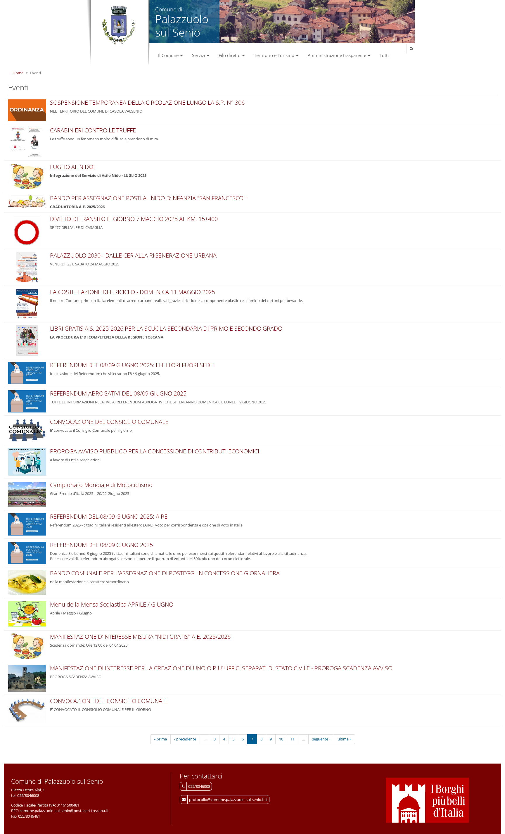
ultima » (344, 739)
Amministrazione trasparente (337, 55)
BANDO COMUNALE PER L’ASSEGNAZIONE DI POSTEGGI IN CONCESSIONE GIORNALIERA (165, 573)
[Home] (118, 25)
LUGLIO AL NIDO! (72, 167)
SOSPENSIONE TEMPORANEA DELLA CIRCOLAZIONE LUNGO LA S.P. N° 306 (147, 102)
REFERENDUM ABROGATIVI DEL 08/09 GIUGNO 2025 (118, 393)
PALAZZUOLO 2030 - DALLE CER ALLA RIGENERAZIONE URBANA (133, 255)
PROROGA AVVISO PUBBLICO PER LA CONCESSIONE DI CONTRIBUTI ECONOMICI (154, 451)
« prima (160, 739)
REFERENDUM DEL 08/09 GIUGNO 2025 (101, 545)
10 (281, 739)
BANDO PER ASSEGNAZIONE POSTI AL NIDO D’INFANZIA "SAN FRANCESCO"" (149, 198)
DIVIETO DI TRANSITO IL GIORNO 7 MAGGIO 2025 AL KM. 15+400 (134, 219)
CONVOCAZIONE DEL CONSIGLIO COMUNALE (109, 422)
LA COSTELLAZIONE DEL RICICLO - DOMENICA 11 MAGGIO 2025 (132, 292)
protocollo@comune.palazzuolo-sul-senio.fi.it (228, 799)
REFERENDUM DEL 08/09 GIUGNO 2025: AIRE (108, 516)
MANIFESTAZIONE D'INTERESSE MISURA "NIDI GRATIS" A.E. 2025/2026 (140, 636)
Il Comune (169, 55)
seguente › (321, 739)
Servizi (199, 55)
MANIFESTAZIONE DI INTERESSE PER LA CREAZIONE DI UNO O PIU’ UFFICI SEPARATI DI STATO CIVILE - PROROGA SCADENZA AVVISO (221, 668)
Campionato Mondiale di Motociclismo (101, 485)
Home (18, 72)
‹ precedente (185, 739)
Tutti (384, 55)
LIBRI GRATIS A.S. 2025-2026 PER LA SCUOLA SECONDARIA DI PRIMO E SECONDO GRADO (166, 328)
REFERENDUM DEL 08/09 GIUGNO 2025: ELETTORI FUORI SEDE (131, 365)
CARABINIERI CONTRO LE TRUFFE (93, 130)
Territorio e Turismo (274, 55)
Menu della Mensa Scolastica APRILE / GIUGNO (111, 604)
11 (292, 739)
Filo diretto (230, 55)
